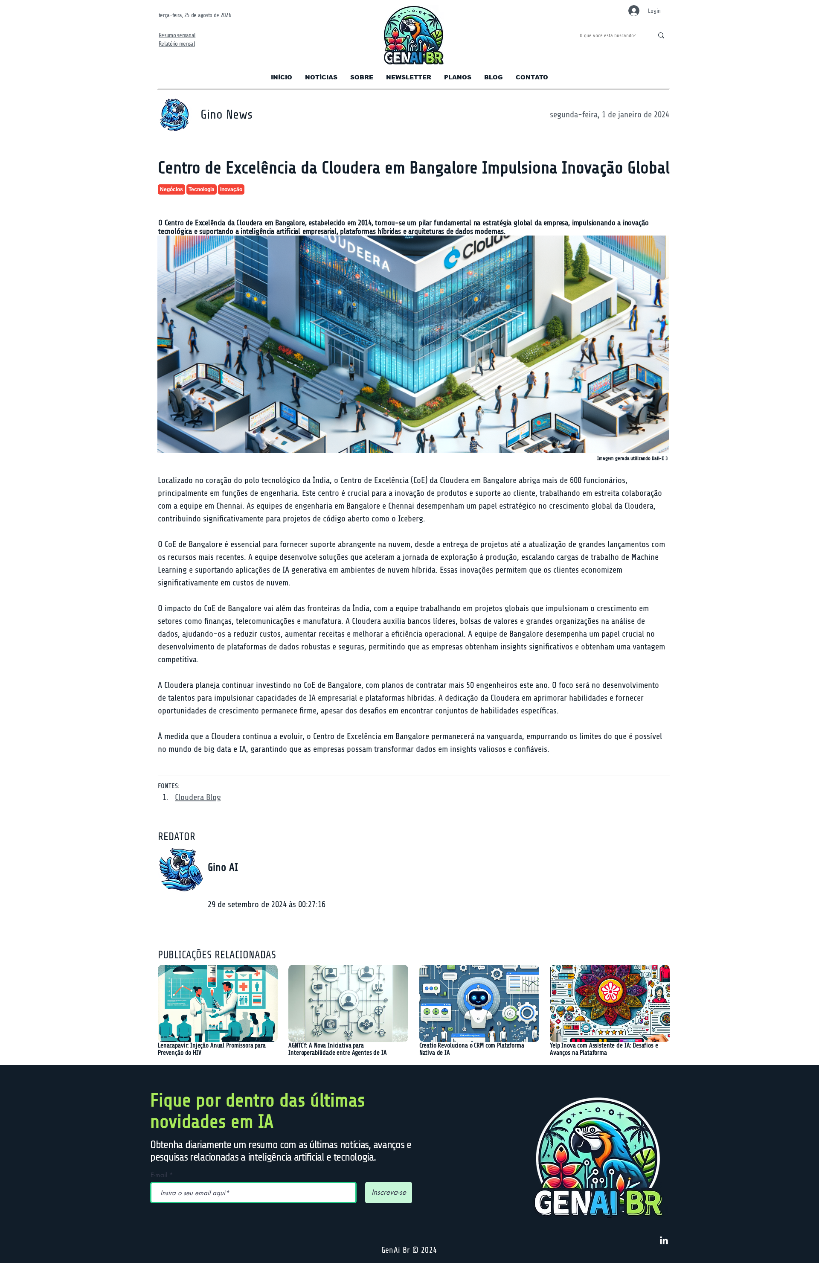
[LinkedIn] (664, 1241)
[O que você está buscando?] (660, 35)
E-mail (159, 1175)
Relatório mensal (177, 44)
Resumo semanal (177, 35)
